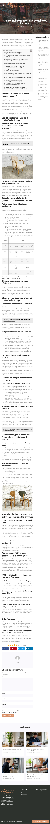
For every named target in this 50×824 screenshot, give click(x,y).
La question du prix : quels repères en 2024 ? (14, 67)
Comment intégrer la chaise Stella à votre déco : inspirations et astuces (17, 73)
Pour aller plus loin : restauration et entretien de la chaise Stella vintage (17, 77)
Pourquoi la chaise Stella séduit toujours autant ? (13, 52)
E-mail (4, 699)
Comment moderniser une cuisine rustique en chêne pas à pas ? (43, 55)
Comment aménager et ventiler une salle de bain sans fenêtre (43, 98)
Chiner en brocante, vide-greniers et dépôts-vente (14, 62)
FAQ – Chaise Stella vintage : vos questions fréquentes (14, 83)
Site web (4, 704)
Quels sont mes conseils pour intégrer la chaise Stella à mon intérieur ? (18, 90)
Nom (3, 693)
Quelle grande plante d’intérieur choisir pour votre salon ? (43, 80)
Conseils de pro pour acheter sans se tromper (12, 69)
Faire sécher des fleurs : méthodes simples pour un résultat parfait (43, 69)
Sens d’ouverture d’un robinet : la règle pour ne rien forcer (43, 93)
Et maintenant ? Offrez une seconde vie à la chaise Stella (15, 81)
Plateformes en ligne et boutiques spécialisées (14, 60)
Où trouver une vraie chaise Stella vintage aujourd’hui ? (16, 86)
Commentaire (5, 676)
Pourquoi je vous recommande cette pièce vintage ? (15, 71)
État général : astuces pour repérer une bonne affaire (15, 66)
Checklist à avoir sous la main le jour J (12, 70)
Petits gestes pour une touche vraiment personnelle (15, 76)
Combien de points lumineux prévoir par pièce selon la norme (42, 89)
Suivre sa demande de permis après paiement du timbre (43, 84)
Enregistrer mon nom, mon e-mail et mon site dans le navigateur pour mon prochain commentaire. (17, 711)
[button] (3, 5)
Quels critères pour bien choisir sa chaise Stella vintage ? (15, 63)
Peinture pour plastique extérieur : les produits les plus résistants (43, 48)
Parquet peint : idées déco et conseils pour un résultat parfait (43, 62)
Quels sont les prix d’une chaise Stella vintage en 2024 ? (16, 87)
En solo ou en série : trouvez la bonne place (13, 74)
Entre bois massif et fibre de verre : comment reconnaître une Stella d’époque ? (18, 56)
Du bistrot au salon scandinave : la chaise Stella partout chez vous (17, 58)
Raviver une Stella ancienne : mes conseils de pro (14, 79)
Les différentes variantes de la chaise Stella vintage (13, 53)
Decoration (25, 17)
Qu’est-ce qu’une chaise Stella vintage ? (13, 84)
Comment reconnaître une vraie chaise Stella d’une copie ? (16, 88)
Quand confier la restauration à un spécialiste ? (14, 80)
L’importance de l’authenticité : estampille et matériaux (15, 65)
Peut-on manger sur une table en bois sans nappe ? (43, 41)
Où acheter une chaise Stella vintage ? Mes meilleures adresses (16, 59)
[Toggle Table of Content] (30, 50)
